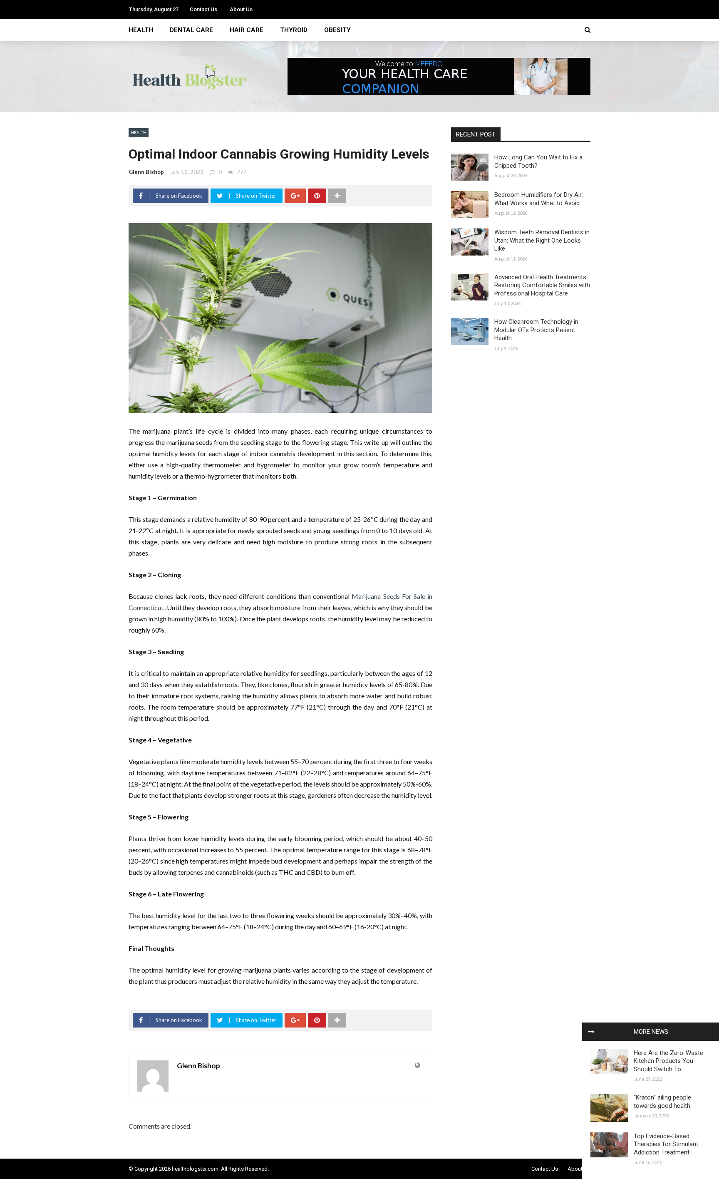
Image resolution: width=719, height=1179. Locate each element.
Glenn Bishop (146, 172)
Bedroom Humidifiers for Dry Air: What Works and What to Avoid (538, 199)
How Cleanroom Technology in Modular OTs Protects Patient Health (536, 330)
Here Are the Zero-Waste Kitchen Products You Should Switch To (668, 1061)
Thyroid (293, 30)
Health (141, 30)
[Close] (591, 1032)
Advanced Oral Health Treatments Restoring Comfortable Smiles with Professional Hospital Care (542, 285)
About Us (241, 9)
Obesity (337, 30)
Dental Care (191, 30)
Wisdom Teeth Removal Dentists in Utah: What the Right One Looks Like (542, 240)
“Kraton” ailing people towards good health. (663, 1102)
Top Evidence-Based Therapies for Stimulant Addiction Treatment (666, 1144)
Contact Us (203, 9)
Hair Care (246, 30)
